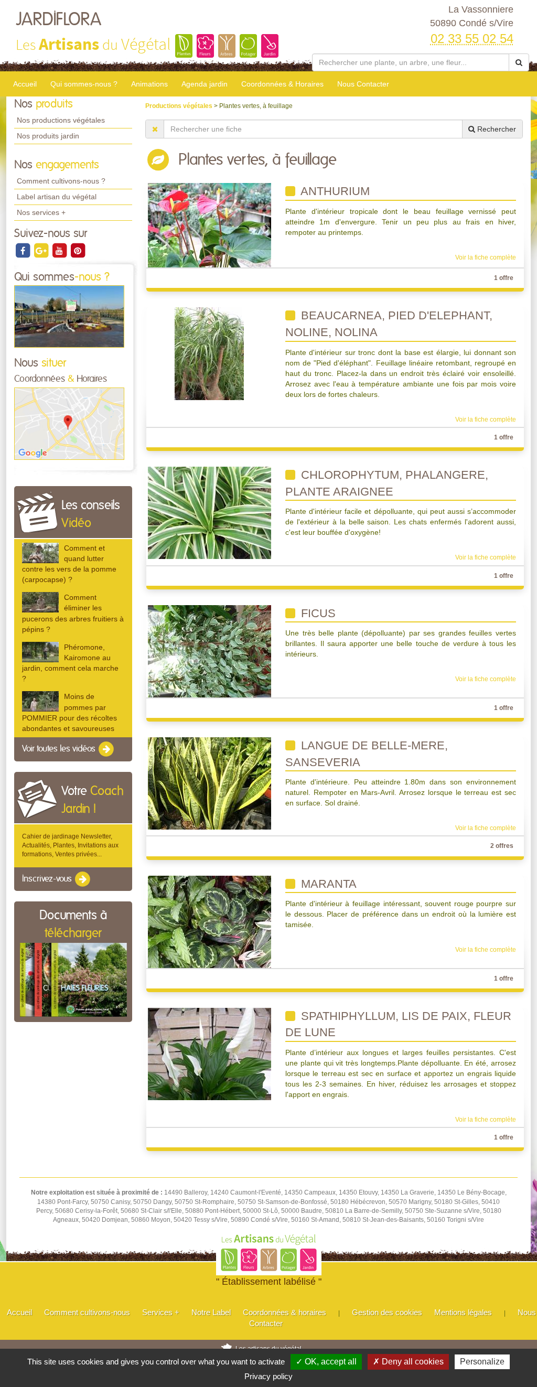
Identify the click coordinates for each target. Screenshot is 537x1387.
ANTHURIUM (334, 191)
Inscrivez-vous (48, 879)
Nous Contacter (363, 84)
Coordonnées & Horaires (282, 84)
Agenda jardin (204, 84)
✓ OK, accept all (326, 1361)
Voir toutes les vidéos (60, 749)
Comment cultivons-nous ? (61, 181)
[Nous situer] (69, 423)
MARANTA (327, 883)
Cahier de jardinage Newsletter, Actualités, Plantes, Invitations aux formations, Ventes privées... (70, 845)
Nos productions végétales (61, 120)
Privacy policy (268, 1376)
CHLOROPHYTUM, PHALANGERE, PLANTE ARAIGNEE (386, 483)
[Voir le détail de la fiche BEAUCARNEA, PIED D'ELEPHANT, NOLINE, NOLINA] (209, 353)
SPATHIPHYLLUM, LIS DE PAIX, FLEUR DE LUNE (398, 1024)
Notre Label (211, 1312)
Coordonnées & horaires (284, 1312)
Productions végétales (179, 106)
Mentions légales (463, 1312)
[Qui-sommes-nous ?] (69, 316)
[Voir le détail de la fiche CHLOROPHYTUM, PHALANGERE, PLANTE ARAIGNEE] (209, 512)
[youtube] (60, 250)
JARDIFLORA (58, 20)
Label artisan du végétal (56, 196)
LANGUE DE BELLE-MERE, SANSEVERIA (366, 754)
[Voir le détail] (40, 553)
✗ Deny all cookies (408, 1361)
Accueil (25, 84)
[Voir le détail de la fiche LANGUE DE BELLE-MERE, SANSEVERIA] (209, 783)
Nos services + (41, 212)
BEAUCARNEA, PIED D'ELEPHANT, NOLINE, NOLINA (388, 324)
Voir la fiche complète (485, 257)
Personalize (482, 1361)
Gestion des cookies (387, 1312)
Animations (149, 84)
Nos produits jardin (48, 136)
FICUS (317, 613)
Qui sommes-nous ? (83, 84)
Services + (160, 1312)
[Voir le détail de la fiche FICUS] (209, 650)
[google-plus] (42, 250)
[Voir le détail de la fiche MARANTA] (209, 921)
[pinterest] (77, 250)
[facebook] (23, 250)
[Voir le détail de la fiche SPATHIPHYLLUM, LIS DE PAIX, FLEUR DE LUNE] (209, 1053)
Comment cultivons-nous (87, 1312)
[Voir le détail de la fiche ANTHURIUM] (209, 225)
